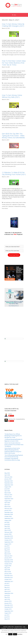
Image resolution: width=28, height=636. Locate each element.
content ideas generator (9, 83)
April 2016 (7, 599)
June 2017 (7, 585)
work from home (21, 164)
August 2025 (8, 487)
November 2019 (9, 538)
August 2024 (8, 500)
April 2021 (7, 504)
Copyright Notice (18, 626)
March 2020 (8, 530)
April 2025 (7, 490)
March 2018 (8, 571)
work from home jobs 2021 (9, 166)
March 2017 (8, 591)
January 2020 (8, 534)
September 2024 (9, 498)
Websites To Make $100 (15, 206)
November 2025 (9, 483)
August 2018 (8, 565)
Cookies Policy (10, 626)
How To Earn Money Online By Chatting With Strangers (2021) (13, 25)
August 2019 (8, 544)
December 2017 (9, 575)
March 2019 (8, 554)
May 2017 (7, 587)
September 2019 (9, 542)
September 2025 (9, 485)
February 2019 (8, 556)
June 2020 (7, 524)
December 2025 (9, 481)
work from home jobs (19, 54)
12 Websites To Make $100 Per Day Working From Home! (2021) (14, 173)
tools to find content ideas (8, 89)
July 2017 (7, 583)
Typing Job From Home (11, 164)
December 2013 (9, 605)
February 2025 (8, 494)
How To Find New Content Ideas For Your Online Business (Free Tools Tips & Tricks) (14, 63)
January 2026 (8, 479)
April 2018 (7, 569)
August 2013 (8, 613)
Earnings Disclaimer (18, 628)
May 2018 (7, 567)
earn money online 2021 (9, 50)
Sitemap (5, 626)
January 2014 (8, 603)
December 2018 (9, 560)
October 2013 (8, 609)
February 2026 (8, 477)
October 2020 (8, 516)
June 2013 (7, 617)
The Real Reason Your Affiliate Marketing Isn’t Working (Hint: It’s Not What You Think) (13, 435)
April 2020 (7, 528)
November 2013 (9, 607)
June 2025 (7, 489)
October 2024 (8, 496)
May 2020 (7, 526)
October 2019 (8, 540)
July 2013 (7, 615)
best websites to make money (11, 202)
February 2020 (8, 532)
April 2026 (7, 475)
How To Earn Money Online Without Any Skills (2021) (12, 96)
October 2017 (8, 579)
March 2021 (8, 506)
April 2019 (7, 552)
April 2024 (7, 502)
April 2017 (7, 589)
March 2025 (8, 493)
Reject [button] (15, 634)
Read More (19, 634)
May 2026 (7, 473)
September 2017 (9, 581)
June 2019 (7, 548)
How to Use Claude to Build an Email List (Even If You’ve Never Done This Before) (14, 444)
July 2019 (7, 546)
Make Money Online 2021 (11, 127)
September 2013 (9, 611)
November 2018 (9, 561)
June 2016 (7, 595)
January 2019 (8, 558)
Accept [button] (10, 634)
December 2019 (9, 536)
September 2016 (9, 593)
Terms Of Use (10, 628)
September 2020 (9, 518)
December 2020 (9, 512)
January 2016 (8, 601)
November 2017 (9, 577)
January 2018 (8, 573)
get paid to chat (20, 50)
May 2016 (7, 597)
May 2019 (7, 550)
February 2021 (8, 508)
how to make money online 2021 (10, 52)
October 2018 (8, 563)
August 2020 (8, 520)
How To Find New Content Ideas (17, 87)
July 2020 (7, 522)
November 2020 (9, 514)
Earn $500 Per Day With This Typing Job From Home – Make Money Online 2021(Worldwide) (13, 136)
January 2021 (8, 510)
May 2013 (7, 619)
